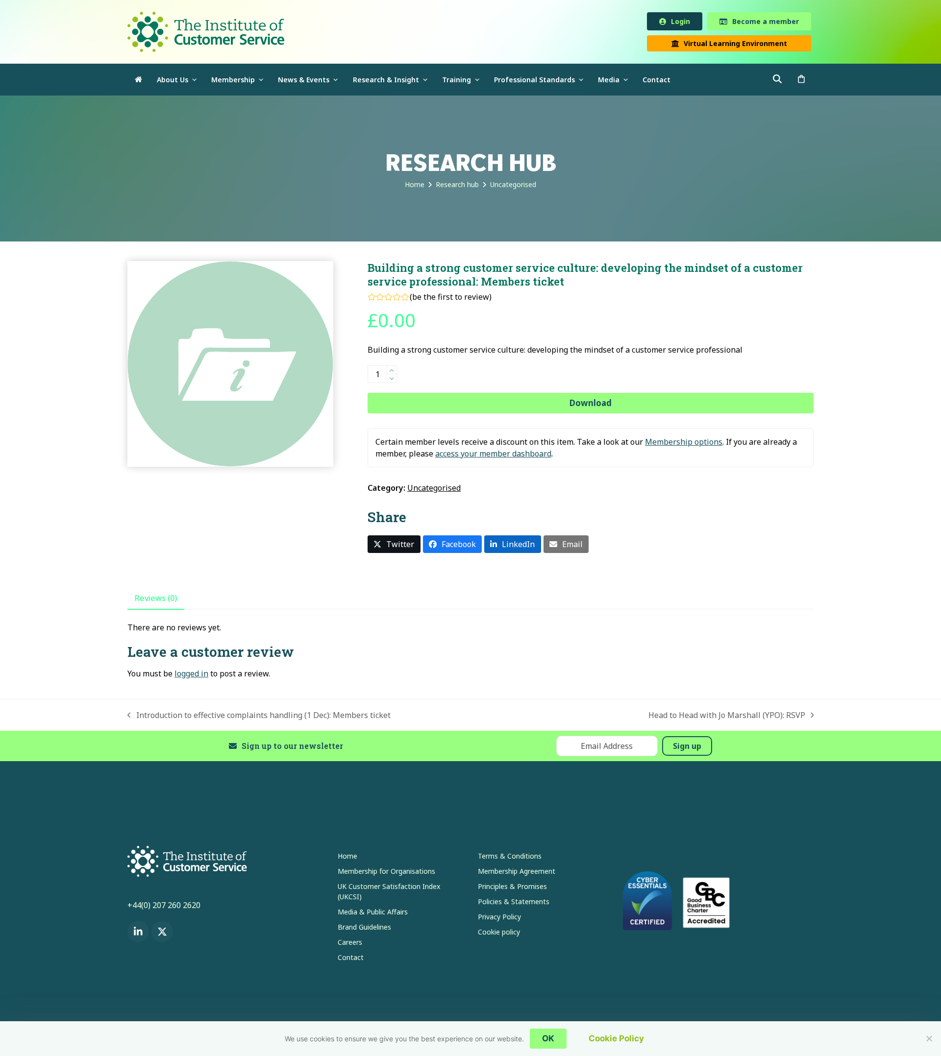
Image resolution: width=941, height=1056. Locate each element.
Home (347, 858)
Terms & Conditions (510, 858)
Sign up (687, 748)
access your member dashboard (493, 455)
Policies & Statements (513, 903)
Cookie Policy (616, 1038)
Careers (350, 944)
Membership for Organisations (386, 873)
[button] (801, 81)
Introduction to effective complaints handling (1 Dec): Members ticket (259, 717)
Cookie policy (499, 933)
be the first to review (450, 299)
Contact (351, 959)
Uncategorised (434, 489)
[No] (929, 1038)
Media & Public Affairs (373, 913)
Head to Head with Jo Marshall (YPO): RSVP (726, 717)
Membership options (683, 443)
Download (591, 404)
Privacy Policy (499, 918)
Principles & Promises (512, 888)
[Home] (138, 81)
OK (548, 1038)
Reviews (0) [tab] (156, 600)
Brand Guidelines (364, 929)
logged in (191, 675)
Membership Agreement (516, 873)
